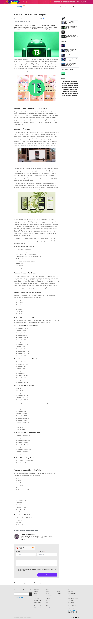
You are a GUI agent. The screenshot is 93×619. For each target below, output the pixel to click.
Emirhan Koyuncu (28, 534)
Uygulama (69, 87)
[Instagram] (24, 539)
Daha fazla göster (38, 607)
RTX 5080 (47, 604)
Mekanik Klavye (37, 600)
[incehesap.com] (23, 597)
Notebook (65, 93)
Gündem (70, 85)
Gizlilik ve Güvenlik (72, 595)
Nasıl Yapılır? (64, 6)
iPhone (70, 93)
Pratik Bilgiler (73, 89)
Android (16, 21)
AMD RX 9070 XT (49, 596)
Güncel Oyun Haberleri (72, 83)
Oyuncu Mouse (37, 604)
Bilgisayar (64, 85)
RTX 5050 (47, 589)
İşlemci (75, 85)
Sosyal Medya (66, 81)
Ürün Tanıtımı (22, 21)
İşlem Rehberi (71, 602)
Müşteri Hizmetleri (61, 589)
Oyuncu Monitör (37, 605)
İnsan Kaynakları (72, 593)
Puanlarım (59, 593)
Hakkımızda (70, 591)
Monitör (64, 83)
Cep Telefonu (73, 91)
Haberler (48, 6)
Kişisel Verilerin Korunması (73, 598)
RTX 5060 (47, 591)
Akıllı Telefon (66, 89)
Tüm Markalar (71, 600)
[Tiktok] (78, 617)
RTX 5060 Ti (48, 593)
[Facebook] (22, 539)
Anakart (35, 595)
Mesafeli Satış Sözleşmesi (73, 605)
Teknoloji (75, 87)
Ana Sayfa (16, 10)
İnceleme (56, 6)
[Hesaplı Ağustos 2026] (46, 2)
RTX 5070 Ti (48, 602)
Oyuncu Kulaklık (37, 602)
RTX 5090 (47, 605)
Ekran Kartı (66, 91)
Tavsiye (72, 6)
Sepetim (58, 595)
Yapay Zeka (73, 81)
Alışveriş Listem (60, 596)
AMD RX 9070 (48, 598)
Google (28, 21)
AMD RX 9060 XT (49, 595)
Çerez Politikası (71, 604)
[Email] (26, 540)
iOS (64, 95)
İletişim (70, 589)
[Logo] (20, 6)
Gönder (47, 575)
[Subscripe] (30, 594)
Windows (74, 95)
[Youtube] (76, 617)
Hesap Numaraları (72, 596)
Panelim (58, 591)
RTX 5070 (47, 600)
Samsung (69, 95)
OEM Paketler (37, 589)
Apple (64, 87)
